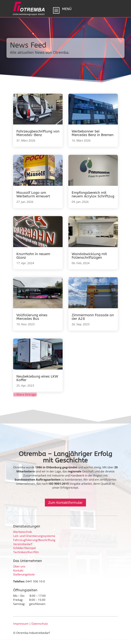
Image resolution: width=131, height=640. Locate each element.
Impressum (20, 624)
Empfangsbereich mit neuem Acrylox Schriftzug (93, 194)
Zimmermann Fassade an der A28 (93, 317)
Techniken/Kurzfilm (26, 552)
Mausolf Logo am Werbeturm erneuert (33, 194)
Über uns (19, 566)
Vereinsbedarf (22, 544)
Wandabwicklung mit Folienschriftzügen (89, 256)
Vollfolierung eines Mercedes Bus (31, 317)
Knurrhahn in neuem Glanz (33, 256)
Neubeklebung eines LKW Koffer (37, 378)
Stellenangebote (24, 574)
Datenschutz (39, 624)
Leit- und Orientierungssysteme (34, 536)
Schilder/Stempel (24, 548)
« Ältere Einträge (25, 394)
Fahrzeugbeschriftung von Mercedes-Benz (37, 133)
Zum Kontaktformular (65, 502)
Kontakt (18, 570)
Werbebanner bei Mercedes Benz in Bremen (92, 133)
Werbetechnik (22, 532)
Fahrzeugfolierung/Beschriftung (34, 540)
